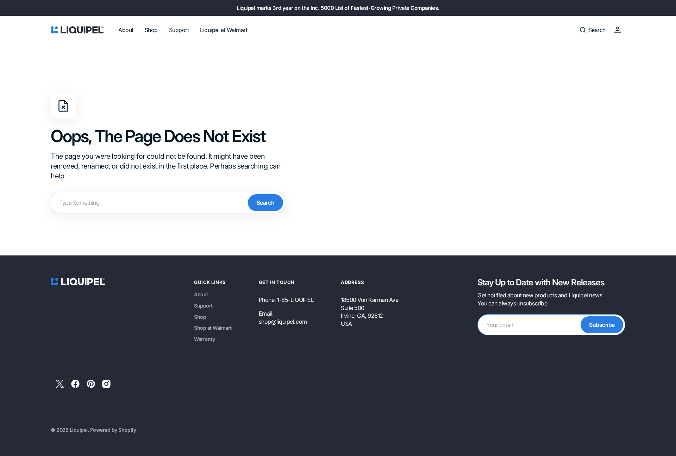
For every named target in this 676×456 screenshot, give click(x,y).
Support (203, 306)
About (201, 294)
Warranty (204, 339)
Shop (200, 317)
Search (265, 202)
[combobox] (168, 202)
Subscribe (602, 324)
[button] (592, 30)
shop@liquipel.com (283, 321)
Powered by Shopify (113, 430)
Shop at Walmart (213, 328)
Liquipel (79, 430)
